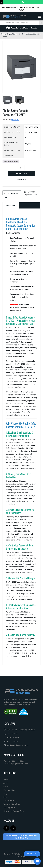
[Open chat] (37, 861)
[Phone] (23, 2)
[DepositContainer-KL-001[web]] (21, 67)
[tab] (11, 205)
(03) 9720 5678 (13, 737)
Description (10, 205)
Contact (6, 786)
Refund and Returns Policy (13, 811)
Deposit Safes (12, 34)
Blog (5, 793)
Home (3, 34)
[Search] (41, 22)
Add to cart (21, 173)
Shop (5, 797)
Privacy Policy (8, 800)
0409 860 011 (12, 733)
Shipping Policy (9, 807)
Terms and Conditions (11, 804)
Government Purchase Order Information (21, 836)
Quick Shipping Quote (11, 161)
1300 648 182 (12, 741)
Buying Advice (9, 790)
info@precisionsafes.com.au (18, 745)
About (5, 783)
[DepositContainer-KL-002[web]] (19, 100)
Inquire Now (21, 179)
